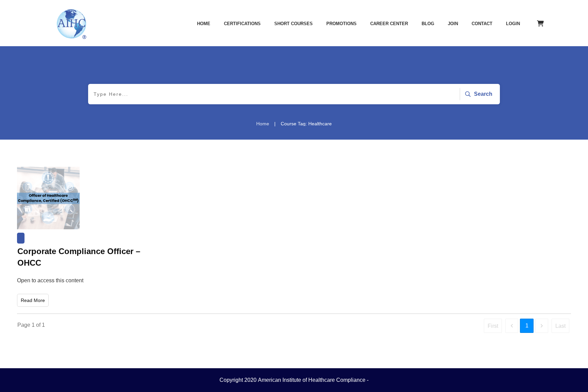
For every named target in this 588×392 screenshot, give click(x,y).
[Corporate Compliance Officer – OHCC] (48, 198)
